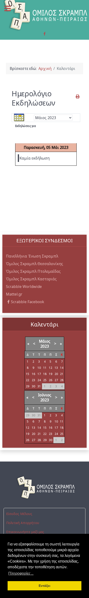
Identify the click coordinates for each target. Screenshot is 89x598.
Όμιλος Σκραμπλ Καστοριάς (31, 279)
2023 (44, 346)
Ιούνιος (44, 395)
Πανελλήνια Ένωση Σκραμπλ (32, 256)
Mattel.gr (14, 294)
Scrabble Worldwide (24, 286)
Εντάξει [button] (44, 586)
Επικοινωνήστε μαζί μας (25, 532)
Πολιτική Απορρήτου (22, 522)
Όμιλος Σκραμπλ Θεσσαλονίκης (34, 263)
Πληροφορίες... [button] (20, 573)
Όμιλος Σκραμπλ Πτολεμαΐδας (33, 271)
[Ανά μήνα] (19, 117)
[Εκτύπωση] (78, 96)
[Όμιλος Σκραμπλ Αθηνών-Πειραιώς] (44, 487)
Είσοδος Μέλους (19, 513)
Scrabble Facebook (27, 301)
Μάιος (44, 341)
